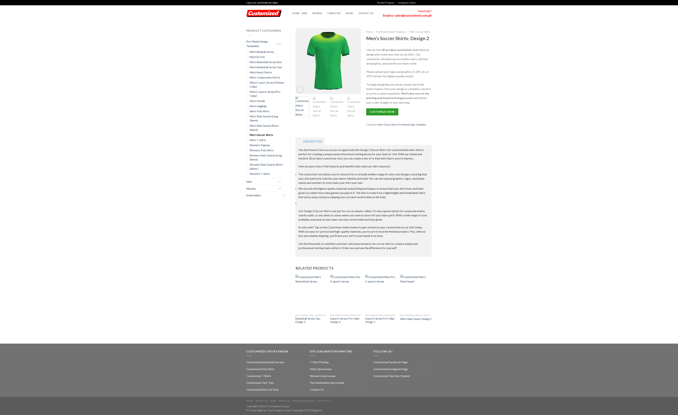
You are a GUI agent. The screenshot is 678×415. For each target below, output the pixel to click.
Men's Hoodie (257, 101)
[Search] (288, 13)
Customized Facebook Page (390, 362)
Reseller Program (385, 2)
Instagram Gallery (407, 2)
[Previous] (301, 61)
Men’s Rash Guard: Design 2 (416, 318)
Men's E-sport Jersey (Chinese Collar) (267, 84)
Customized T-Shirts (258, 376)
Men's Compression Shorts (265, 77)
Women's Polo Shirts (261, 150)
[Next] (355, 61)
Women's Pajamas (260, 145)
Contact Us (366, 13)
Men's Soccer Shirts (261, 134)
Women (317, 13)
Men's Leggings (258, 106)
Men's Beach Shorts (261, 72)
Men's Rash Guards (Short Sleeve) (264, 127)
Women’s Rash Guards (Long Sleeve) (266, 157)
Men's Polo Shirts (259, 111)
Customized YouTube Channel (391, 376)
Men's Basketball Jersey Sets (266, 62)
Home (295, 13)
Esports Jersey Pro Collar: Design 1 (380, 320)
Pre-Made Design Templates (257, 44)
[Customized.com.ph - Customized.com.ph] (264, 13)
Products (261, 400)
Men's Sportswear (321, 369)
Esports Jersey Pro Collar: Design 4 (345, 320)
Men (304, 13)
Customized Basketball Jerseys (265, 362)
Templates (334, 13)
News (273, 400)
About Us (284, 400)
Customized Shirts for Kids (262, 389)
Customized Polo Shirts (260, 369)
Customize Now (382, 111)
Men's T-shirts (258, 140)
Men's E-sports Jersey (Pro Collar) (265, 93)
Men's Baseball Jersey (262, 51)
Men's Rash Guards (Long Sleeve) (264, 118)
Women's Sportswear (323, 376)
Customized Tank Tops (260, 382)
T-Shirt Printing (319, 362)
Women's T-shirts (260, 173)
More (349, 13)
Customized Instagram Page (390, 369)
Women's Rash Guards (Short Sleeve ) (266, 166)
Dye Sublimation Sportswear (327, 382)
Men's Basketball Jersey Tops (266, 67)
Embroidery (253, 195)
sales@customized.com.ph (413, 15)
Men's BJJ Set (257, 57)
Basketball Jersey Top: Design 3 (307, 320)
